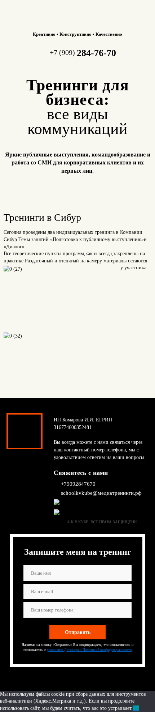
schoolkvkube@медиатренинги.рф (101, 493)
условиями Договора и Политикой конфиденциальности (89, 650)
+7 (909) (83, 52)
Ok (136, 708)
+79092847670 (78, 484)
